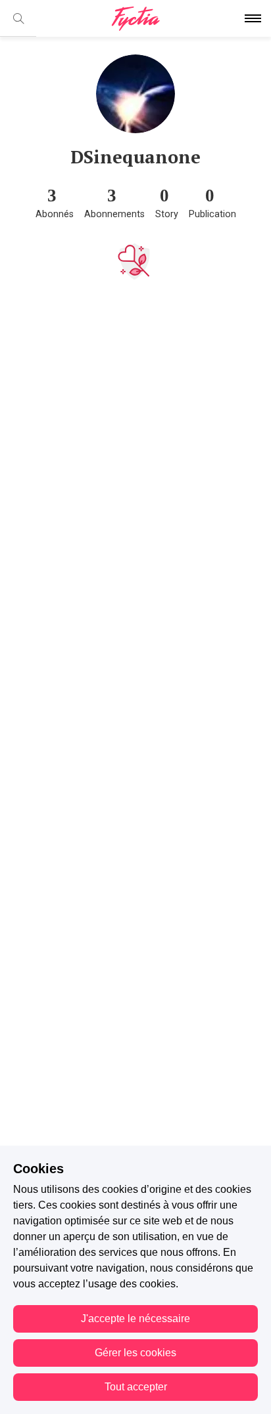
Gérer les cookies (135, 1352)
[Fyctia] (135, 19)
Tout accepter (136, 1386)
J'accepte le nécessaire (135, 1318)
